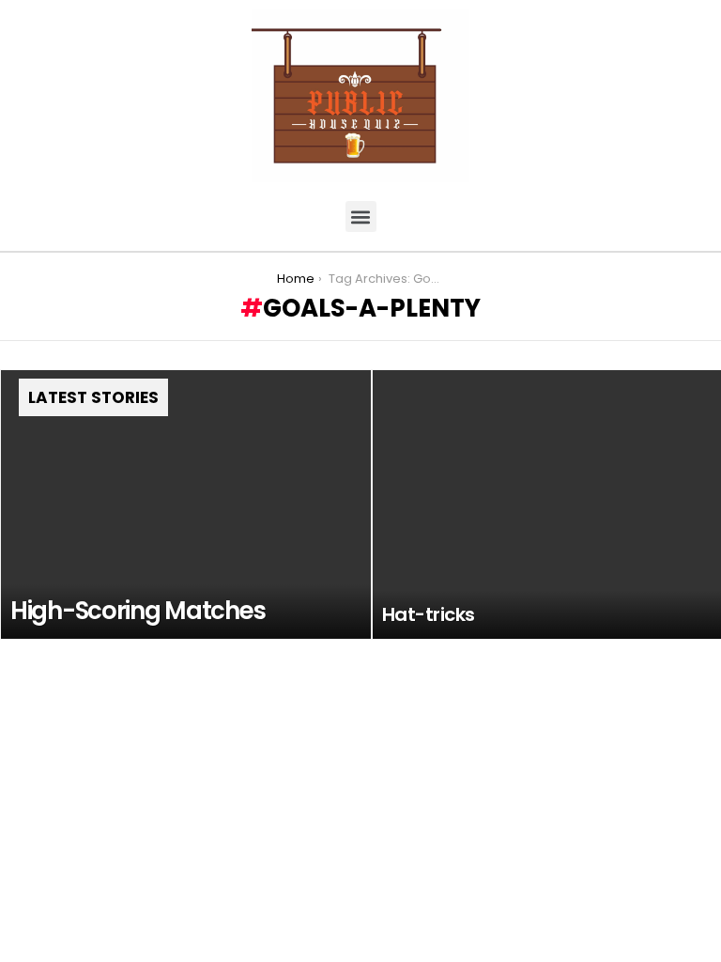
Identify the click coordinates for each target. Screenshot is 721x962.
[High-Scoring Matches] (186, 504)
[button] (360, 216)
